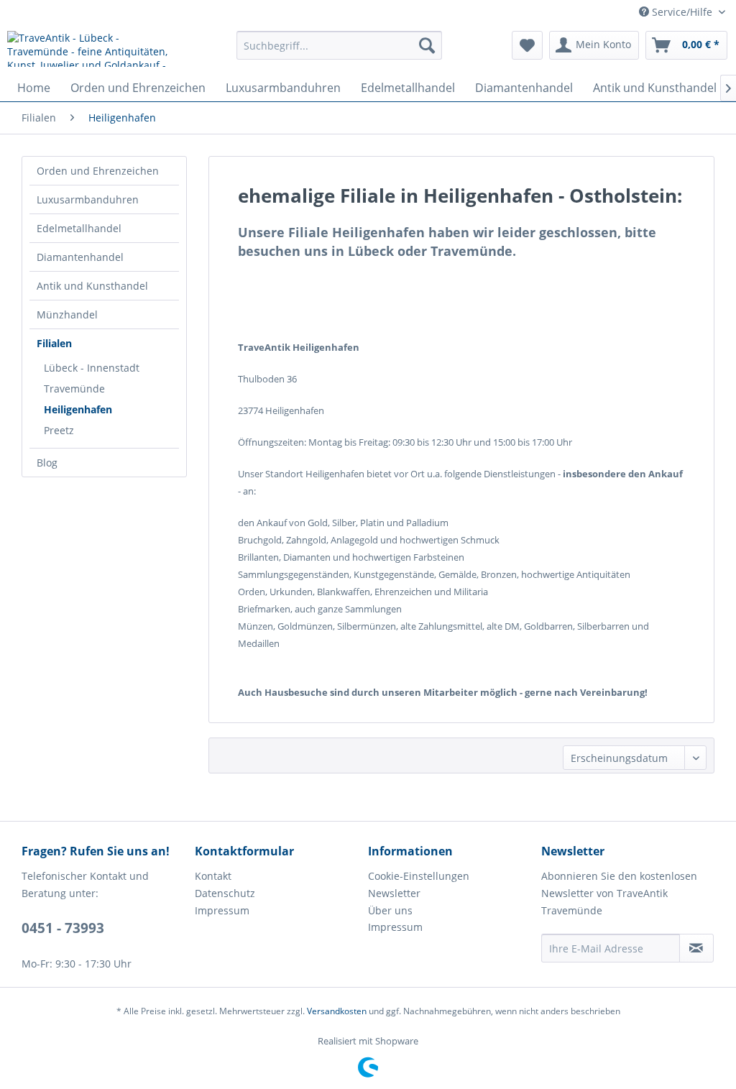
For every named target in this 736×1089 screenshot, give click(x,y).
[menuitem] (339, 45)
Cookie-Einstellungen (418, 876)
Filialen (54, 343)
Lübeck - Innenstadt (91, 368)
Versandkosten (337, 1011)
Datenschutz (225, 893)
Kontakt (213, 876)
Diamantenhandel (80, 257)
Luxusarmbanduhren (88, 199)
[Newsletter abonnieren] (696, 948)
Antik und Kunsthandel (92, 286)
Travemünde (74, 388)
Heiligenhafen (78, 409)
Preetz (59, 430)
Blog (47, 462)
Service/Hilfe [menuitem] (682, 12)
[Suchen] (427, 45)
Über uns (390, 910)
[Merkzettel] (527, 45)
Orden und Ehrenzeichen (98, 171)
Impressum (222, 910)
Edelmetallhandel (79, 228)
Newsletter (394, 893)
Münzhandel (67, 314)
